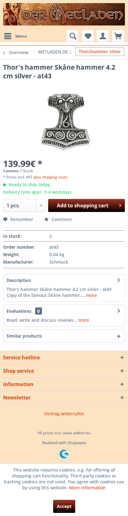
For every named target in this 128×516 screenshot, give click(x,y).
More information (87, 488)
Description (19, 280)
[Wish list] (87, 36)
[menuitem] (15, 36)
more (91, 295)
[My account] (103, 36)
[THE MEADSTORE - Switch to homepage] (64, 14)
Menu (21, 36)
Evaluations (19, 311)
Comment (61, 219)
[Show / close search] (72, 36)
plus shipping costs (50, 177)
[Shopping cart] (118, 36)
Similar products (24, 336)
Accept (64, 506)
